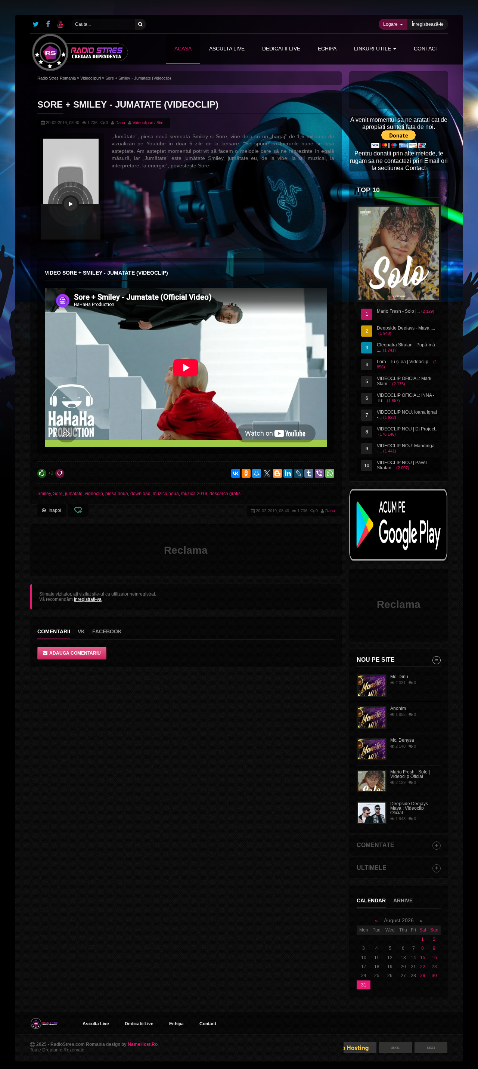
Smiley (44, 493)
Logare (390, 24)
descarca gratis (224, 493)
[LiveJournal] (298, 473)
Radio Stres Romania (56, 78)
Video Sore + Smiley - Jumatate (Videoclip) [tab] (106, 273)
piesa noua (116, 493)
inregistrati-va (88, 599)
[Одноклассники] (246, 473)
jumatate (74, 493)
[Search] (140, 24)
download (140, 493)
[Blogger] (277, 473)
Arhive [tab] (403, 900)
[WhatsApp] (329, 473)
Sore (58, 493)
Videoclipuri (90, 78)
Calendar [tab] (371, 900)
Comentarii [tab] (53, 631)
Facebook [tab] (107, 631)
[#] (35, 24)
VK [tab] (81, 631)
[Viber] (319, 473)
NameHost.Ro (143, 1044)
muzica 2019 (194, 493)
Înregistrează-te (428, 24)
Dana (120, 122)
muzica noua (166, 493)
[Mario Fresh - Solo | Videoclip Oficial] (398, 253)
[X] (267, 473)
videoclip (94, 493)
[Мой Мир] (256, 473)
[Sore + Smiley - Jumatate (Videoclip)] (70, 204)
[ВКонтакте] (235, 473)
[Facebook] (47, 24)
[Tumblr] (308, 473)
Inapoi (55, 510)
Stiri (159, 122)
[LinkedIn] (287, 473)
